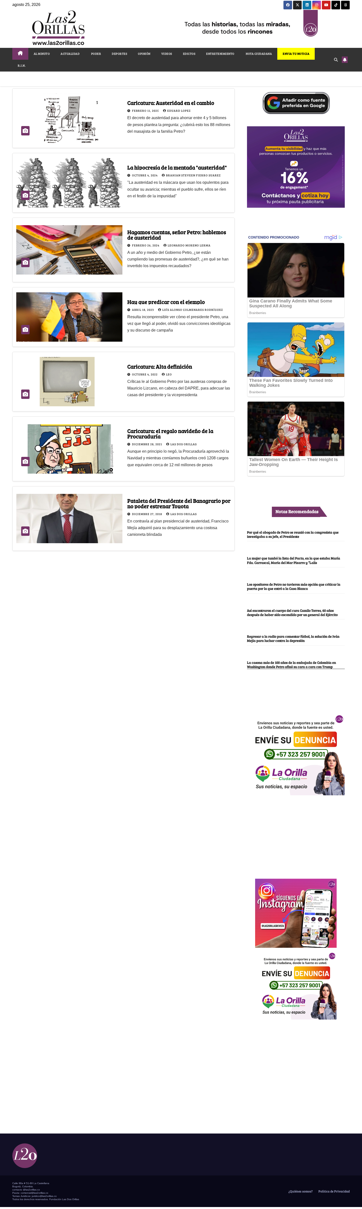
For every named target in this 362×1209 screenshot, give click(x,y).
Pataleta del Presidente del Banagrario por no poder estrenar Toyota (178, 503)
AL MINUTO (42, 54)
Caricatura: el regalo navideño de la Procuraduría (170, 433)
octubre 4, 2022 (145, 374)
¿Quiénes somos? (300, 1191)
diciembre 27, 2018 (147, 514)
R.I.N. (22, 65)
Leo (169, 374)
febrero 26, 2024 (146, 245)
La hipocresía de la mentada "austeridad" (177, 167)
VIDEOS (166, 54)
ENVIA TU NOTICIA (296, 54)
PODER (95, 54)
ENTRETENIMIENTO (220, 54)
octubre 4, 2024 (145, 175)
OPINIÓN (144, 54)
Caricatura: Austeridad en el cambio (170, 102)
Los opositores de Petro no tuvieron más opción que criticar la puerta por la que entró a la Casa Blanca (293, 586)
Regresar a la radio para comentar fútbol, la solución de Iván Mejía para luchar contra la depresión (293, 638)
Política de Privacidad (334, 1191)
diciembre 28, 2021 (147, 444)
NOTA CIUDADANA (258, 54)
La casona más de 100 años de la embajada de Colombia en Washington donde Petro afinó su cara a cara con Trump (291, 664)
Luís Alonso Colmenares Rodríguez (192, 310)
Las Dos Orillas (183, 444)
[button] (336, 59)
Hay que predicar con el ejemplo (166, 301)
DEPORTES (119, 54)
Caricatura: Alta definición (159, 366)
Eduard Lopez (179, 110)
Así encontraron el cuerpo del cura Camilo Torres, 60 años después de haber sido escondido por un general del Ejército (292, 612)
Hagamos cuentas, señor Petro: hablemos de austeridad (176, 234)
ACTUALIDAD (70, 54)
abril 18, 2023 (143, 310)
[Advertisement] (296, 834)
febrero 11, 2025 (146, 110)
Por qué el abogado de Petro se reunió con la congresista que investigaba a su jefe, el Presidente (293, 534)
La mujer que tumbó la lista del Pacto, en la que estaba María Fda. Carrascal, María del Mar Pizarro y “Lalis (293, 560)
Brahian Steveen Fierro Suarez (193, 175)
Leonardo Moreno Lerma (189, 245)
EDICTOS (189, 54)
